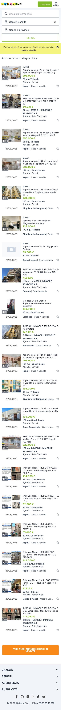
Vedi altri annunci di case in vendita (30, 650)
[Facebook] (17, 696)
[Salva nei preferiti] (57, 86)
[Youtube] (43, 696)
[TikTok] (38, 696)
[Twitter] (27, 696)
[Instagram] (22, 696)
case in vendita (28, 50)
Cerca (31, 37)
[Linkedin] (33, 696)
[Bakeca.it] (18, 4)
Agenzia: (30, 82)
